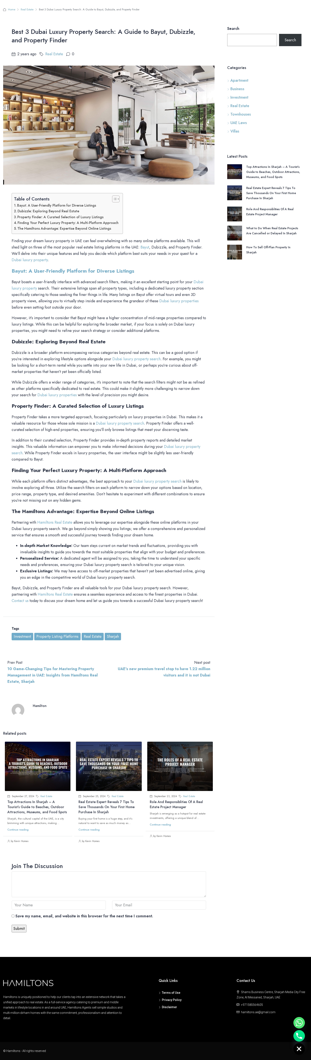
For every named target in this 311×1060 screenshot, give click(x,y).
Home (11, 9)
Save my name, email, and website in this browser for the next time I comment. (84, 916)
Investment (22, 636)
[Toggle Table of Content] (113, 199)
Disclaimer (169, 1007)
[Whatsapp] (299, 1022)
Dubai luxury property (30, 260)
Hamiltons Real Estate (54, 522)
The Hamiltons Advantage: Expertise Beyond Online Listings (64, 228)
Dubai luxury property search (136, 359)
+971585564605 (252, 1004)
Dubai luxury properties (179, 301)
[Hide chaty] (299, 1049)
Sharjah (113, 636)
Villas (234, 131)
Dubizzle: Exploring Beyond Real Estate (48, 211)
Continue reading (18, 830)
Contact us (20, 600)
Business (237, 89)
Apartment (239, 80)
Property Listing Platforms (57, 636)
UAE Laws (238, 123)
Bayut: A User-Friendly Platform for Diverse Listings (56, 205)
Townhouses (240, 114)
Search (233, 28)
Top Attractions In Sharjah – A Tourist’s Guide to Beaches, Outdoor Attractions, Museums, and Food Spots (37, 806)
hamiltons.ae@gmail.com (258, 1012)
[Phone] (299, 1036)
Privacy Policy (172, 1000)
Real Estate (27, 9)
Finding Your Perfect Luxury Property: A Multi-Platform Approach (68, 222)
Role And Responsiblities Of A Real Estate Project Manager (176, 804)
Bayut (144, 247)
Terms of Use (171, 992)
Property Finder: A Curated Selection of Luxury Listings (60, 217)
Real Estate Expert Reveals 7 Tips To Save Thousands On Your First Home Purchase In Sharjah (106, 806)
